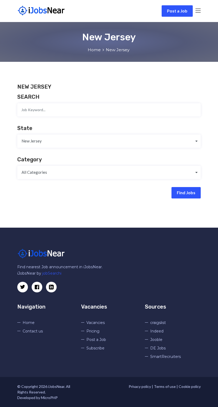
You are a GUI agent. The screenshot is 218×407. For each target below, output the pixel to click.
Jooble (156, 339)
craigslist (158, 322)
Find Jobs (186, 192)
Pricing (92, 331)
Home (94, 49)
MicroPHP (49, 397)
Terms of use (165, 386)
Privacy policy (140, 386)
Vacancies (95, 322)
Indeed (157, 331)
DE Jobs (158, 348)
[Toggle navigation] (198, 10)
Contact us (33, 331)
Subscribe (95, 348)
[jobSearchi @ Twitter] (22, 286)
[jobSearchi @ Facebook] (51, 286)
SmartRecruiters (165, 356)
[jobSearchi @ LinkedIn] (37, 286)
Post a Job (177, 10)
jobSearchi (51, 273)
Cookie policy (190, 386)
